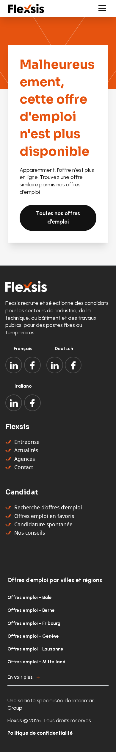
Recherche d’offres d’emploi (48, 507)
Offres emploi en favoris (44, 515)
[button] (58, 676)
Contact (23, 467)
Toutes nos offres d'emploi (58, 217)
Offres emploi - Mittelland (36, 661)
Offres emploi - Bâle (29, 597)
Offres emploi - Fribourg (33, 623)
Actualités (26, 450)
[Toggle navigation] (100, 8)
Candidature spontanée (43, 524)
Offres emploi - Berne (31, 610)
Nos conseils (29, 532)
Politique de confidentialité (40, 733)
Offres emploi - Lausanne (35, 649)
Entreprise (27, 441)
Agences (24, 458)
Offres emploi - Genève (33, 636)
